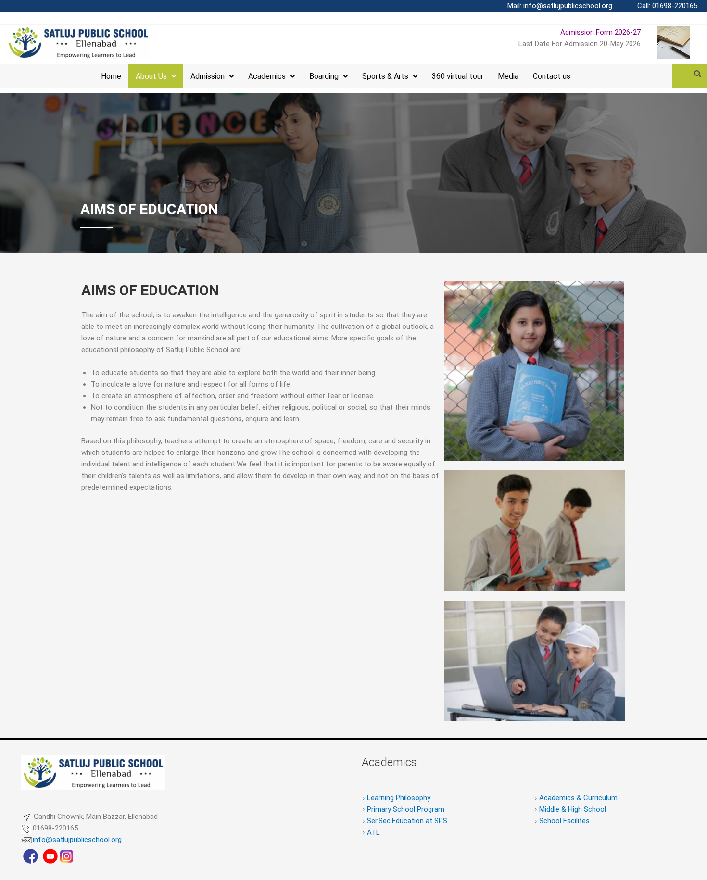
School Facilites (564, 821)
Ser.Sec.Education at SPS (407, 821)
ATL (373, 832)
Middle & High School (572, 809)
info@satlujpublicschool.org (77, 839)
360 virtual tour (457, 76)
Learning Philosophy (398, 797)
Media (508, 76)
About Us (151, 76)
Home (111, 76)
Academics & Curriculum (578, 797)
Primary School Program (405, 809)
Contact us (551, 76)
